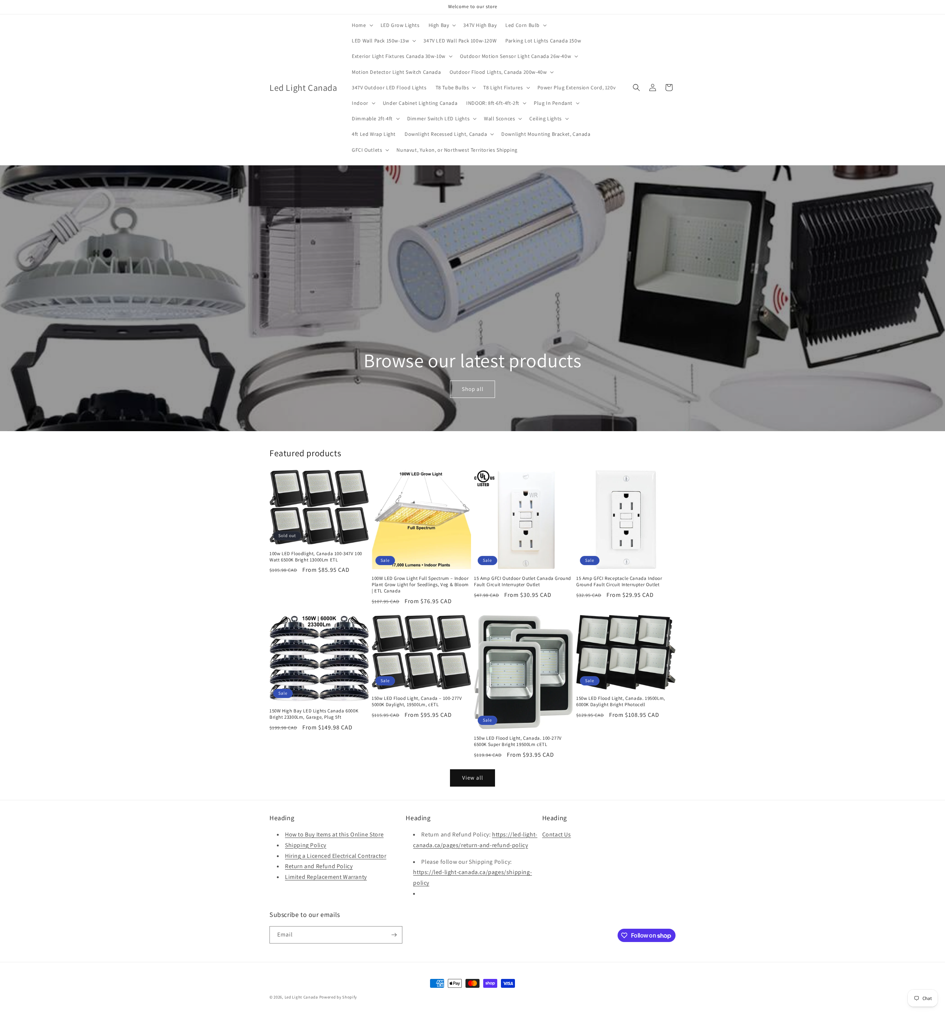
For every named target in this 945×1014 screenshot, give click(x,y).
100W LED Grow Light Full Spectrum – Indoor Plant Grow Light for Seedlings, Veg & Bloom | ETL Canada (420, 584)
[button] (361, 25)
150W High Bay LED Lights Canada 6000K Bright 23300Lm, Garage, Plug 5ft (313, 714)
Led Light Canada (301, 997)
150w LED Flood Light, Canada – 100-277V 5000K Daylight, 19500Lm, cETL (417, 701)
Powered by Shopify (338, 997)
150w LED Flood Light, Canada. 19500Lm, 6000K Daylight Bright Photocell (620, 701)
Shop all (472, 388)
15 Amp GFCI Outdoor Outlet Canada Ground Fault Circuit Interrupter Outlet (522, 581)
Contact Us (556, 834)
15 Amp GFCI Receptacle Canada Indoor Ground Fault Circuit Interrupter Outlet (619, 581)
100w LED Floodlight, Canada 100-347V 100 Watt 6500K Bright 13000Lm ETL (315, 557)
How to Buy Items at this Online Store (334, 834)
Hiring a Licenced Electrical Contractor (335, 856)
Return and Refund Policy (319, 866)
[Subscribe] (394, 934)
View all (472, 777)
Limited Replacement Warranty (326, 877)
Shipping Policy (305, 845)
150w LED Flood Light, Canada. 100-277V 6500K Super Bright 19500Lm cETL (518, 741)
